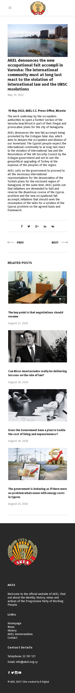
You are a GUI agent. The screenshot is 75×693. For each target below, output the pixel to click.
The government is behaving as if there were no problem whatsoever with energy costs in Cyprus (37, 493)
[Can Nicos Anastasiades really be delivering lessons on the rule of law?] (37, 346)
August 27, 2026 (18, 323)
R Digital (44, 681)
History (12, 630)
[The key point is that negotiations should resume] (37, 287)
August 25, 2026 (18, 504)
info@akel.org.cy (27, 662)
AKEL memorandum (20, 634)
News (11, 627)
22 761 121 (29, 656)
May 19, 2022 (16, 95)
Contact (12, 637)
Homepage (14, 623)
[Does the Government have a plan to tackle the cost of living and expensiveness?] (37, 405)
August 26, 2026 (18, 382)
